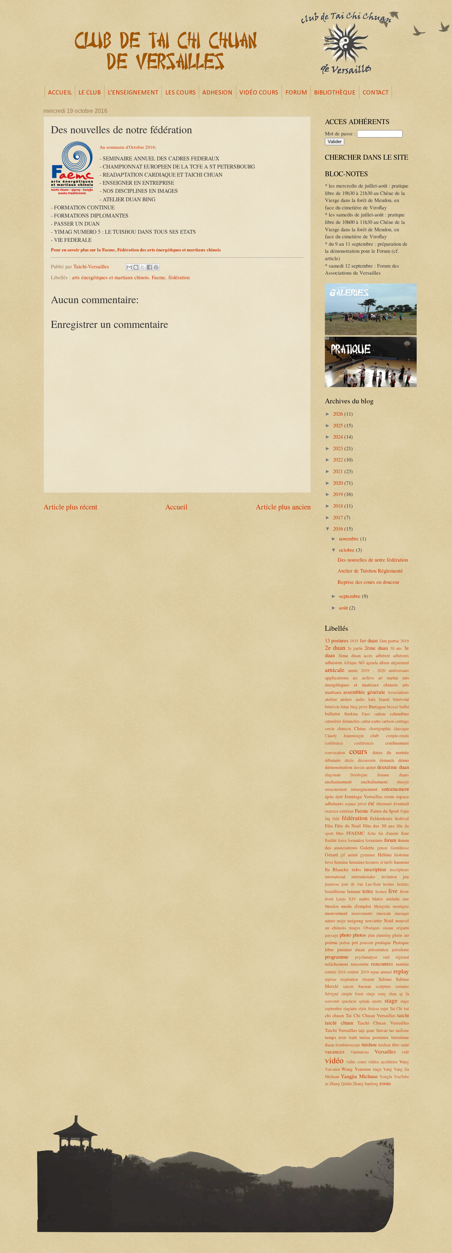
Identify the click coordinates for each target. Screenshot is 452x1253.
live (393, 890)
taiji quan (366, 1030)
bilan (345, 706)
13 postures (337, 640)
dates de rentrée (391, 752)
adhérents (401, 655)
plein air (400, 935)
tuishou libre (388, 1044)
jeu (406, 876)
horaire (341, 862)
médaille (393, 898)
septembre (350, 595)
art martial (388, 677)
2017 (338, 517)
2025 (338, 425)
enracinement (336, 789)
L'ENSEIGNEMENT (133, 93)
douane (383, 774)
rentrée (402, 964)
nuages (355, 927)
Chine (360, 728)
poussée (366, 942)
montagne (401, 906)
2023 (338, 448)
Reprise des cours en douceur (368, 581)
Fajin (404, 811)
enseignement (364, 789)
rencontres (382, 963)
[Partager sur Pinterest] (156, 267)
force (342, 840)
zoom (385, 1083)
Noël (388, 920)
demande (387, 760)
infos (356, 869)
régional (402, 957)
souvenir (332, 1001)
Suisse (373, 1008)
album (384, 662)
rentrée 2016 (335, 971)
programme (337, 956)
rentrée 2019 (358, 971)
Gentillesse (400, 847)
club (374, 735)
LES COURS (180, 93)
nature (330, 920)
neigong (355, 920)
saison (348, 986)
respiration (349, 979)
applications (337, 677)
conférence (334, 743)
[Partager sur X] (142, 267)
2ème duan (376, 647)
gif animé (349, 854)
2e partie (354, 648)
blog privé (359, 706)
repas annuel (381, 971)
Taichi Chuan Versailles (383, 1023)
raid (386, 957)
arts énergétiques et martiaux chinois (110, 277)
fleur (405, 833)
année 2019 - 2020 (367, 670)
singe (370, 993)
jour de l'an (352, 884)
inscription (375, 869)
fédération (179, 277)
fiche (372, 833)
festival (402, 818)
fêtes (340, 833)
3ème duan (349, 655)
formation (356, 840)
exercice (331, 811)
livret (329, 898)
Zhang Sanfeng (365, 1083)
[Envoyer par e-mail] (129, 267)
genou (382, 847)
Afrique (350, 662)
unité (405, 1044)
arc (355, 677)
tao (391, 1030)
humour (401, 862)
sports (377, 1001)
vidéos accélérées (383, 1061)
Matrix (377, 898)
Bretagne (377, 706)
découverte (367, 760)
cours (358, 751)
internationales (363, 876)
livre (404, 891)
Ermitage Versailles (363, 796)
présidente (400, 949)
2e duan (335, 647)
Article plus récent (70, 507)
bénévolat (401, 699)
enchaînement (374, 781)
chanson (344, 728)
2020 (338, 482)
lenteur (354, 891)
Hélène (385, 854)
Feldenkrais (381, 818)
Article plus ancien (283, 507)
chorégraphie (380, 728)
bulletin (332, 713)
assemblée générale (364, 691)
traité (353, 1037)
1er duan (368, 640)
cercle (329, 728)
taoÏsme (402, 1030)
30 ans (396, 648)
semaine (402, 986)
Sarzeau (364, 986)
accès (368, 655)
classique (401, 728)
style (362, 1008)
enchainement (338, 781)
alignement (400, 662)
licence (381, 891)
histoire (401, 854)
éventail (401, 803)
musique (402, 913)
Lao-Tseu (373, 884)
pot (355, 942)
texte (342, 1037)
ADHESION (217, 93)
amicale (335, 669)
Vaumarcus (359, 1052)
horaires (356, 862)
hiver (329, 862)
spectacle (348, 1001)
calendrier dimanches (342, 721)
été (371, 803)
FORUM (296, 93)
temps (330, 1037)
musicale (383, 913)
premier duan (351, 949)
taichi (403, 1015)
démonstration (338, 767)
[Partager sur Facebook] (149, 267)
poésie (344, 942)
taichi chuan (339, 1022)
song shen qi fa (393, 993)
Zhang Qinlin (340, 1083)
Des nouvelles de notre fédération (373, 559)
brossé (392, 706)
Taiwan (382, 1030)
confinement (397, 743)
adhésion (333, 662)
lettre (367, 890)
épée (329, 796)
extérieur (346, 811)
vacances (334, 1051)
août (344, 607)
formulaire (374, 840)
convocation (335, 752)
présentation (378, 949)
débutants (333, 760)
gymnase (367, 854)
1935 (354, 640)
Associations (398, 692)
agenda (372, 662)
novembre (349, 538)
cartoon (388, 721)
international (335, 876)
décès (349, 760)
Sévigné (331, 993)
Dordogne (358, 774)
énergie (403, 781)
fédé (335, 818)
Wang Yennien (356, 1069)
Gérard (331, 854)
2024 (338, 436)
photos (359, 934)
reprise (330, 979)
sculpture (383, 986)
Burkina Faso (357, 713)
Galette (367, 847)
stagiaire (350, 1008)
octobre (347, 549)
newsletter (373, 920)
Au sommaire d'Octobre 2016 (127, 147)
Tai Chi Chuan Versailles (371, 1015)
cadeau (380, 713)
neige (341, 920)
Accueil (176, 507)
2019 (338, 493)
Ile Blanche (337, 869)
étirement (384, 803)
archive (368, 677)
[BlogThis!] (135, 267)
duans (404, 774)
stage (391, 1000)
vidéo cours (356, 1061)
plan (371, 935)
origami (402, 927)
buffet (404, 706)
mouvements (362, 913)
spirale (364, 1001)
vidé (405, 1052)
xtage (377, 1069)
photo (345, 934)
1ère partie (389, 640)
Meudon (332, 906)
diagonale (333, 774)
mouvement (336, 913)
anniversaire (399, 670)
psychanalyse (366, 957)
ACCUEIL (60, 93)
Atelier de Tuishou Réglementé (370, 570)
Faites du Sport (384, 811)
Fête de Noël (348, 826)
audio (360, 699)
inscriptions (399, 869)
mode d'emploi (356, 906)
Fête (329, 826)
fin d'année (388, 833)
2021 (338, 471)
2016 (338, 528)
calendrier (399, 713)
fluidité (331, 840)
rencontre (360, 964)
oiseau (388, 927)
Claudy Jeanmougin (344, 735)
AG (361, 662)
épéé (339, 796)
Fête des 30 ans (379, 826)
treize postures (373, 1037)
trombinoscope (347, 1044)
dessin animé (365, 767)
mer (406, 898)
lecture (388, 884)
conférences (364, 743)
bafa (371, 699)
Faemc (159, 277)
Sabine (385, 979)
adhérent (383, 655)
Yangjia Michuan (359, 1076)
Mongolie (382, 906)
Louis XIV (346, 898)
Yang (387, 1069)
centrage (402, 721)
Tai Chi (396, 1008)
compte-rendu (397, 735)
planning (383, 935)
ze (326, 1083)
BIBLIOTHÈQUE (335, 93)
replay (401, 971)
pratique (383, 942)
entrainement (395, 788)
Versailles (385, 1051)
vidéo (334, 1060)
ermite (389, 796)
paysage (331, 935)
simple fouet (352, 993)
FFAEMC (355, 833)
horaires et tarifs (379, 862)
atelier (331, 699)
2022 (338, 459)
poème (331, 942)
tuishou (369, 1044)
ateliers (346, 699)
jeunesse (332, 884)
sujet (384, 1008)
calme (365, 721)
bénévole (332, 706)
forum (390, 839)
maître (364, 898)
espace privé (355, 803)
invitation (389, 876)
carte (376, 721)
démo (403, 760)
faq (327, 818)
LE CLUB (89, 93)
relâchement (336, 964)
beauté (384, 699)
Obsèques (371, 927)
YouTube (401, 1076)
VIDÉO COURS (258, 93)
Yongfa (386, 1076)
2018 (338, 505)
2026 (338, 413)
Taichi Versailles (341, 1030)
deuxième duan (393, 766)
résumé (368, 979)
